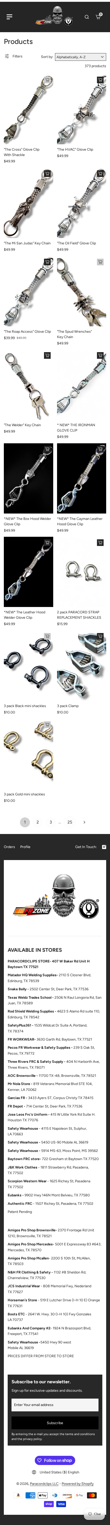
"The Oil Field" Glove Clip (76, 243)
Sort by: (47, 57)
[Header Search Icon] (86, 16)
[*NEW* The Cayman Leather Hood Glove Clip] (81, 478)
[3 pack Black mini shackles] (28, 665)
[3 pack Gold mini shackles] (28, 754)
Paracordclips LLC (44, 1484)
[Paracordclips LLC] (55, 899)
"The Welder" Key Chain (22, 425)
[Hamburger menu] (9, 16)
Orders (9, 847)
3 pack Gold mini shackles (24, 794)
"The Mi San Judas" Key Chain (27, 243)
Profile (25, 847)
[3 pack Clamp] (81, 665)
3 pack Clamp (68, 706)
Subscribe (55, 1423)
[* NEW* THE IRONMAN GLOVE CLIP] (81, 385)
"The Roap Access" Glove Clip (27, 331)
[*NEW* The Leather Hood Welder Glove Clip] (28, 572)
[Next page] (84, 822)
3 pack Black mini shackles (25, 706)
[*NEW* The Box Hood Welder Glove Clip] (28, 478)
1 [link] (25, 822)
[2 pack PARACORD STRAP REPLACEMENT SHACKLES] (81, 572)
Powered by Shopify (78, 1484)
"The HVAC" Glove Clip (75, 149)
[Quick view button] (47, 80)
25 (70, 822)
